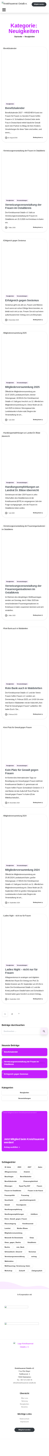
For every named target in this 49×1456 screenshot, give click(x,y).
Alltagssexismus (11, 1172)
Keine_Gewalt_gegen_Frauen (16, 1219)
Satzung (24, 1401)
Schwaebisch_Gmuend (13, 1252)
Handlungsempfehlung (13, 1209)
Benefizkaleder (25, 1176)
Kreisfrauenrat (27, 1224)
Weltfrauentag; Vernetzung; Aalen (17, 1266)
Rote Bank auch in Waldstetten (23, 688)
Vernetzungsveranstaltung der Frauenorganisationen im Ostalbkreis (23, 589)
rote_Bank (20, 1247)
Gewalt (7, 1205)
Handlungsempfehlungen (14, 1214)
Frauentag (25, 1195)
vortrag (34, 1256)
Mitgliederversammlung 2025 (22, 387)
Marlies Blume (22, 1228)
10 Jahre (8, 1167)
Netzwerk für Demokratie (14, 1238)
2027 (29, 1167)
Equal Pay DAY (24, 1186)
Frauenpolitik (10, 1195)
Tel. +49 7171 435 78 (24, 1380)
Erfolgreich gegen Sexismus (22, 300)
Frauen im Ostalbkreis (13, 1191)
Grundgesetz (21, 1205)
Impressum (24, 1422)
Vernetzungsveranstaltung (15, 1256)
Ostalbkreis (31, 1242)
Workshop (8, 1271)
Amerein (27, 1172)
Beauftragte (9, 1176)
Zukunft (22, 1271)
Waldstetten (9, 1261)
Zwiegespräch (37, 1271)
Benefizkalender (15, 108)
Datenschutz (24, 1419)
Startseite (18, 37)
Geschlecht (9, 1200)
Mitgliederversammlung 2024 (22, 869)
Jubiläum (34, 1214)
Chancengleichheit (30, 1181)
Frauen (39, 1186)
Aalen (40, 1167)
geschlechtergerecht (28, 1200)
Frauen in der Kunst (35, 1191)
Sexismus (32, 1252)
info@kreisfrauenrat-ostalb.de (24, 1383)
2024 (19, 1167)
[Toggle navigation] (4, 10)
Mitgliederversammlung (13, 1233)
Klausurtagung (10, 1224)
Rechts (7, 1247)
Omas (32, 1238)
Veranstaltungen (24, 1098)
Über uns (24, 1398)
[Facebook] (24, 1388)
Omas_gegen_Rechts (13, 1242)
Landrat (7, 1228)
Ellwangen (9, 1186)
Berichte (24, 1407)
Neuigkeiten (30, 37)
